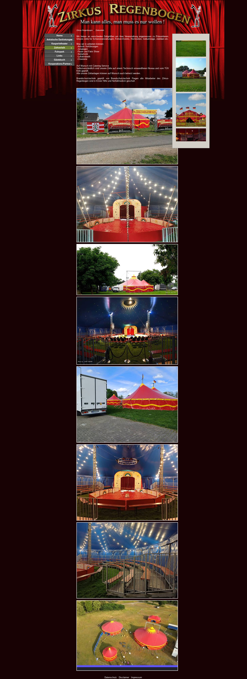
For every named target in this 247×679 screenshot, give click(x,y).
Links (59, 55)
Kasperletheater (59, 43)
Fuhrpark (59, 51)
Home (59, 35)
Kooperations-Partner (59, 64)
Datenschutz (111, 677)
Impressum (136, 677)
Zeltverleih (59, 47)
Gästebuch (59, 59)
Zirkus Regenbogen (84, 30)
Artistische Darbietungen (59, 39)
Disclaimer (124, 677)
